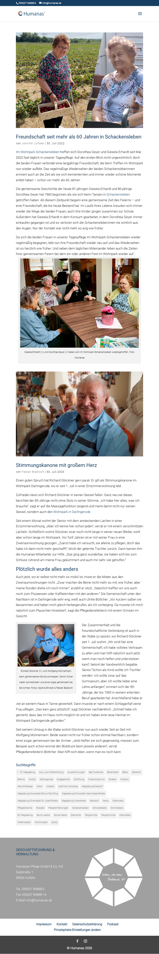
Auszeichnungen (76, 772)
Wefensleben (24, 822)
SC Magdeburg (25, 815)
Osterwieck (118, 800)
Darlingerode (46, 779)
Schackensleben (118, 194)
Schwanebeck (100, 808)
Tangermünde (108, 815)
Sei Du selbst (43, 815)
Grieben (113, 779)
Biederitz (136, 772)
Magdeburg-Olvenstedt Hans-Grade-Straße (83, 793)
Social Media (60, 815)
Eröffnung (79, 779)
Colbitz (32, 779)
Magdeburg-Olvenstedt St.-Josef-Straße (37, 800)
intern (39, 786)
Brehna (21, 779)
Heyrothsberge (25, 786)
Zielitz (54, 822)
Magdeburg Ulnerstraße (74, 800)
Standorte (76, 815)
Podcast (40, 808)
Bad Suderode (96, 772)
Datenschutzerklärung (87, 924)
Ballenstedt (112, 772)
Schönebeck (117, 808)
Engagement (63, 779)
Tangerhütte (91, 815)
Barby (125, 772)
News (106, 800)
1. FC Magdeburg (26, 772)
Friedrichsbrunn (96, 779)
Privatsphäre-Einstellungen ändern (77, 930)
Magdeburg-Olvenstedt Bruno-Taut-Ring (37, 793)
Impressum (44, 924)
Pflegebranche (24, 808)
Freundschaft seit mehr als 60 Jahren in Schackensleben (78, 137)
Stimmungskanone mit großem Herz (56, 465)
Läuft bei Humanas (68, 786)
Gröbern (124, 779)
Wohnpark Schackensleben (40, 152)
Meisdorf (94, 800)
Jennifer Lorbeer (33, 143)
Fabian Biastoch (33, 471)
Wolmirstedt (41, 822)
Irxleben (50, 786)
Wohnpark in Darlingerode (71, 512)
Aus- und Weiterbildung (51, 772)
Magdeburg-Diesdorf (92, 786)
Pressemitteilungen (58, 808)
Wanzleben (125, 815)
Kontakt (62, 924)
